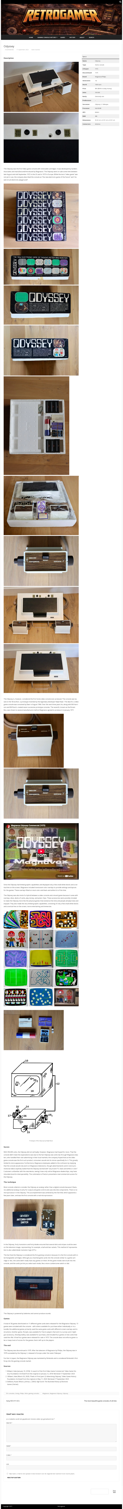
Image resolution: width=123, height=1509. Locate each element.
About (82, 37)
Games (62, 37)
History (72, 37)
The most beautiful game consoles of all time (100, 1401)
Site (7, 1464)
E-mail (8, 1455)
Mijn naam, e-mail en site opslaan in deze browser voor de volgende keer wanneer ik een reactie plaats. (42, 1474)
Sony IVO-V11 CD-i (13, 1401)
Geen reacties (35, 50)
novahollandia (9, 50)
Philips (22, 1393)
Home (31, 37)
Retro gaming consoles (32, 1393)
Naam (8, 1446)
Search (91, 37)
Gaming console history (46, 37)
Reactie (9, 1423)
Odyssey (65, 1393)
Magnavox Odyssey (56, 1393)
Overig (17, 1393)
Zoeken (114, 1491)
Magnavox (45, 1393)
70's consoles (10, 1393)
